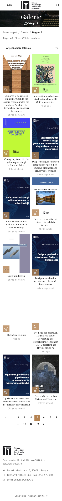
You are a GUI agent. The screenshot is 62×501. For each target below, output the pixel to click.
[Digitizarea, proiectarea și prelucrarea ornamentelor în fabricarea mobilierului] (16, 375)
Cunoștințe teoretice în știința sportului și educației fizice (16, 162)
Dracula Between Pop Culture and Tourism (46, 398)
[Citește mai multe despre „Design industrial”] (6, 269)
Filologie (46, 351)
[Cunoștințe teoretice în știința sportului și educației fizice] (16, 137)
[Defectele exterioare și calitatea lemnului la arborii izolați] (16, 198)
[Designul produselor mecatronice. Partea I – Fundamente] (45, 255)
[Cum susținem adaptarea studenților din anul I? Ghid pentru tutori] (45, 73)
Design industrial (16, 276)
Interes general (45, 403)
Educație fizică (16, 169)
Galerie (24, 32)
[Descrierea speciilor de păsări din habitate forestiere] (45, 196)
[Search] (57, 5)
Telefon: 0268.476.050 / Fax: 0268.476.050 (30, 475)
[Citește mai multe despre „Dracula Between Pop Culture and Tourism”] (35, 390)
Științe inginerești (16, 115)
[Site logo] (31, 5)
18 (31, 424)
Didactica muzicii (16, 335)
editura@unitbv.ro (12, 463)
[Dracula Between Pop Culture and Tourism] (45, 374)
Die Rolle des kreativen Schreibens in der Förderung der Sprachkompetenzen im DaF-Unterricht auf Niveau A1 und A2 (45, 340)
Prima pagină (10, 32)
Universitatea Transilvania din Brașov (31, 496)
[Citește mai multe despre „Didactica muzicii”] (6, 328)
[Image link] (13, 450)
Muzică (16, 339)
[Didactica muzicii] (16, 311)
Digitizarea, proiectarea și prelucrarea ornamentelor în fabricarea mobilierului (16, 401)
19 (37, 424)
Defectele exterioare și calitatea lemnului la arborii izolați (16, 224)
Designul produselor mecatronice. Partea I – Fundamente (45, 281)
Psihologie (46, 106)
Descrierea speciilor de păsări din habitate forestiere (46, 222)
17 (24, 424)
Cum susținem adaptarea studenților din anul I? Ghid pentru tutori (46, 99)
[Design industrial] (16, 253)
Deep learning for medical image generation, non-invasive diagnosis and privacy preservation (45, 166)
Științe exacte (45, 229)
